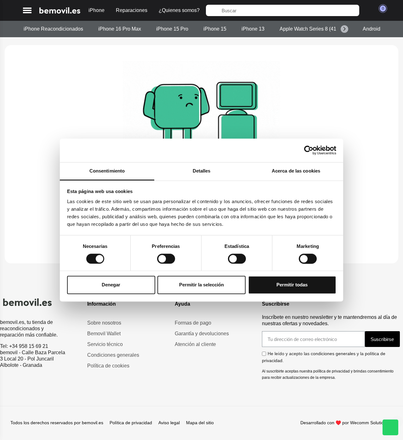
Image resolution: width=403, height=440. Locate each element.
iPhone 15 (214, 29)
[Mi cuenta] (367, 10)
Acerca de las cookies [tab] (296, 170)
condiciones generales (333, 353)
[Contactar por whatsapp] (390, 427)
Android (371, 29)
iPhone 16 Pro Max (119, 29)
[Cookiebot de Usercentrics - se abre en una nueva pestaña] (308, 150)
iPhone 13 (252, 29)
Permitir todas (292, 285)
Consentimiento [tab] (107, 170)
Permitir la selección (201, 285)
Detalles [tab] (202, 170)
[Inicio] (59, 10)
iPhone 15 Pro (172, 29)
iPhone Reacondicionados (53, 29)
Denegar (111, 285)
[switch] (166, 259)
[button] (27, 10)
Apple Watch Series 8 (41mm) (313, 29)
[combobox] (283, 10)
